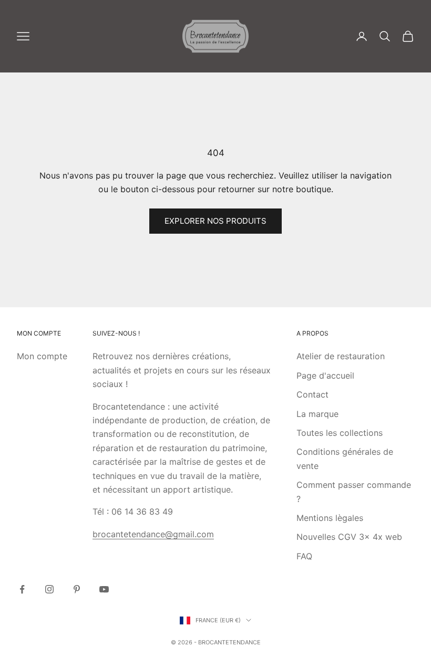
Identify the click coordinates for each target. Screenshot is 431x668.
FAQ (304, 556)
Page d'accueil (325, 375)
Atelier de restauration (340, 356)
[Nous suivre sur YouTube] (104, 589)
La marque (317, 414)
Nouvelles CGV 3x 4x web (349, 536)
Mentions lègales (329, 518)
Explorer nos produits (215, 221)
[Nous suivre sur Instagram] (49, 589)
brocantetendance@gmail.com (153, 534)
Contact (312, 394)
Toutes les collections (339, 432)
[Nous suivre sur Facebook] (22, 589)
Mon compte (42, 356)
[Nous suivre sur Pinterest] (76, 589)
